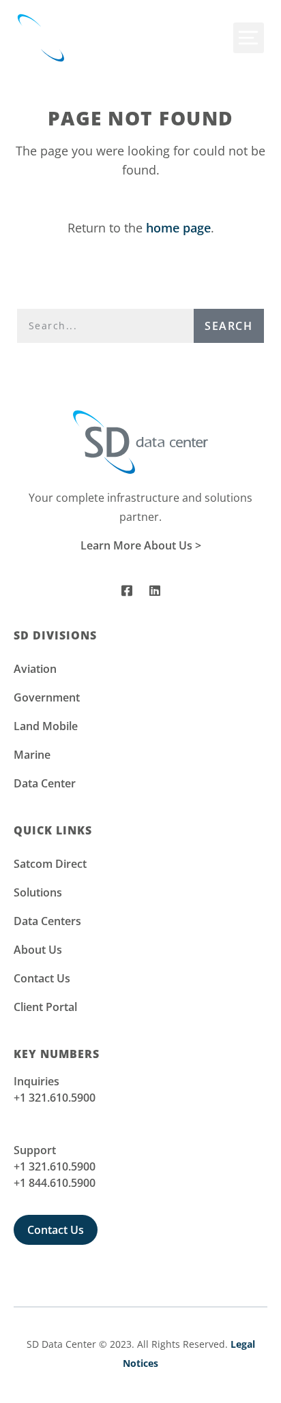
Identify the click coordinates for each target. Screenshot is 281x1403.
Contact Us (42, 978)
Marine (32, 754)
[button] (248, 37)
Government (47, 697)
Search (228, 325)
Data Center (45, 783)
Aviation (35, 668)
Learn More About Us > (140, 545)
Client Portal (45, 1006)
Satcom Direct (50, 863)
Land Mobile (46, 726)
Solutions (38, 892)
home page (178, 228)
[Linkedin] (155, 590)
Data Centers (47, 921)
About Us (38, 949)
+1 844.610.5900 (54, 1182)
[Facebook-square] (127, 590)
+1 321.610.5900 (54, 1097)
